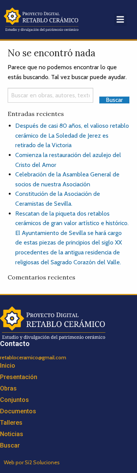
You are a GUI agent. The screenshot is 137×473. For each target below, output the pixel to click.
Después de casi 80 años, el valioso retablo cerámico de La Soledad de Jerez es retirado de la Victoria (72, 135)
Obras (8, 388)
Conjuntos (14, 399)
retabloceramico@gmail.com (33, 357)
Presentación (18, 377)
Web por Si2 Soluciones (32, 462)
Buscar (10, 445)
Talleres (11, 422)
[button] (120, 19)
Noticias (11, 434)
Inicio (7, 365)
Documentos (18, 411)
